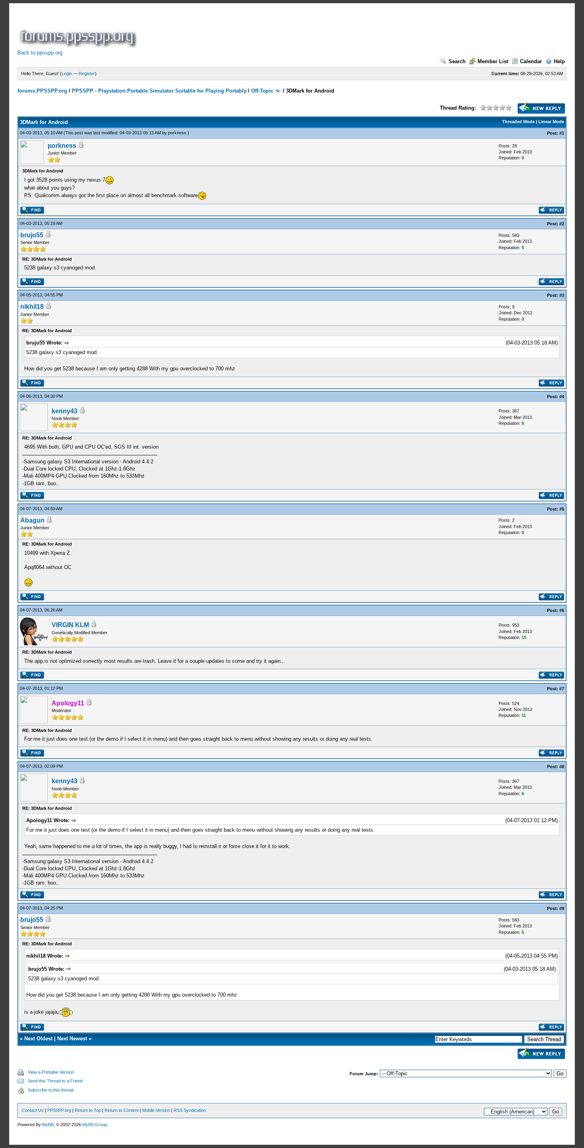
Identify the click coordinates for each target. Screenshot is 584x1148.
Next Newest (72, 1039)
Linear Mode (551, 121)
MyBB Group (94, 1124)
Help (559, 61)
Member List (493, 61)
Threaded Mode (518, 121)
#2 (561, 223)
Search (457, 61)
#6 (561, 610)
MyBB (48, 1124)
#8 (561, 766)
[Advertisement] (282, 29)
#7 (561, 688)
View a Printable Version (51, 1072)
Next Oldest (38, 1039)
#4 (561, 396)
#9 (561, 908)
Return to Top (88, 1110)
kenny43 (64, 411)
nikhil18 (32, 306)
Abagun (32, 520)
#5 (561, 509)
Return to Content (121, 1110)
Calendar (531, 61)
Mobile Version (156, 1110)
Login (67, 73)
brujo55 (31, 235)
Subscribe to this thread (50, 1090)
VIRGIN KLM (70, 624)
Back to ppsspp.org (39, 53)
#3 (561, 295)
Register (87, 73)
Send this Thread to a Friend (55, 1080)
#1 (561, 133)
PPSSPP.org (59, 1110)
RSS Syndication (190, 1110)
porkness (177, 132)
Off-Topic (262, 91)
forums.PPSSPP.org (42, 91)
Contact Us (33, 1110)
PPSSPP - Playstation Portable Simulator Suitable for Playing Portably (159, 91)
